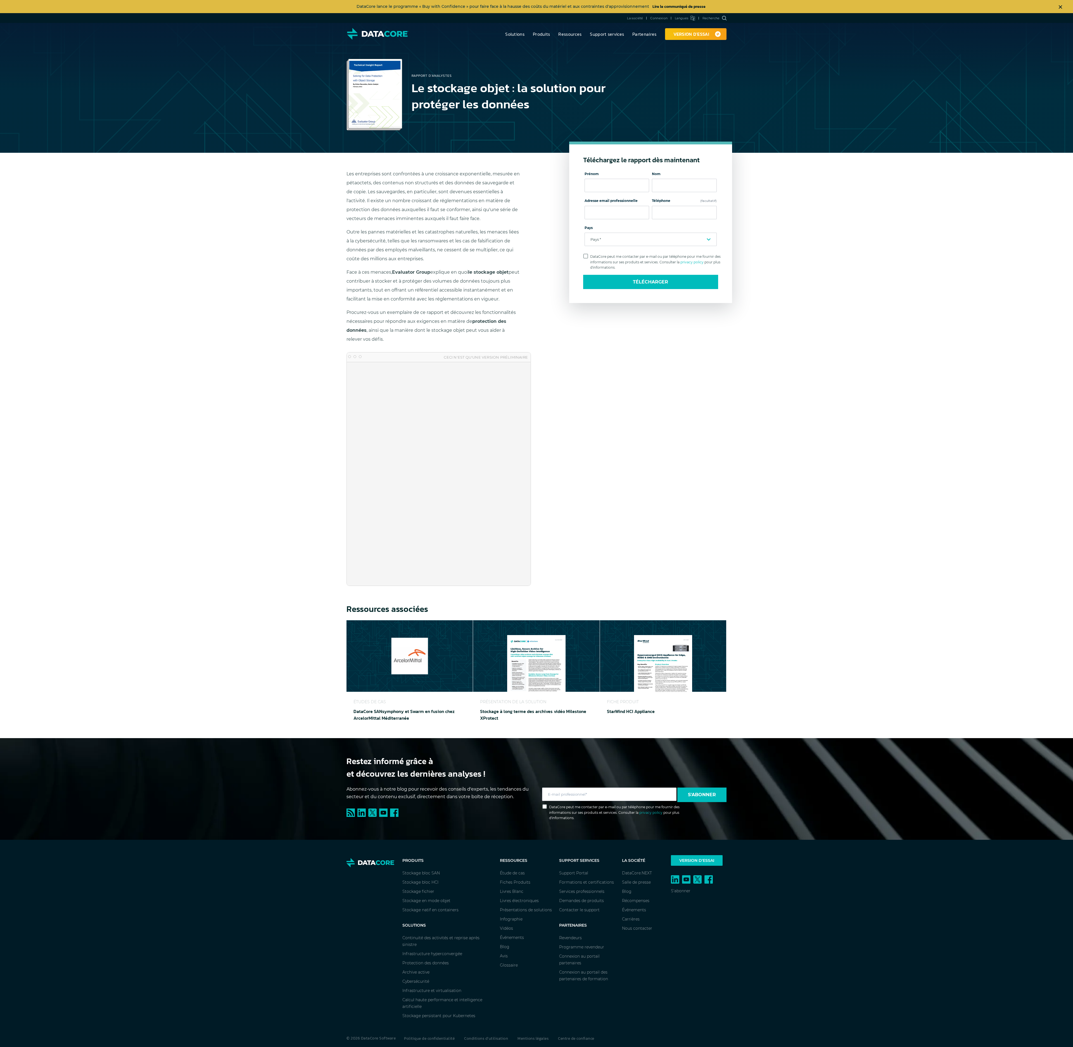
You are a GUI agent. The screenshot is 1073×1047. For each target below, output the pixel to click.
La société (635, 18)
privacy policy (692, 262)
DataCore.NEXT (637, 873)
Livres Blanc (511, 891)
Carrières (631, 919)
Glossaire (509, 965)
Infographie (511, 919)
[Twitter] (373, 812)
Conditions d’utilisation (486, 1038)
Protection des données (425, 962)
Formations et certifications (586, 882)
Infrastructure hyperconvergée (432, 953)
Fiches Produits (515, 882)
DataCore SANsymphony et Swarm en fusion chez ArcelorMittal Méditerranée (404, 714)
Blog (504, 946)
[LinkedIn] (362, 812)
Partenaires (644, 34)
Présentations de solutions (526, 909)
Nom (656, 174)
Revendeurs (570, 937)
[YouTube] (384, 812)
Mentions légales (533, 1038)
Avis (504, 955)
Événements (512, 937)
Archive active (415, 972)
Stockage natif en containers (430, 909)
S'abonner (702, 794)
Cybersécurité (415, 981)
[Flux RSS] (351, 812)
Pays (589, 228)
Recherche (711, 18)
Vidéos (506, 928)
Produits (541, 34)
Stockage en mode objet (426, 900)
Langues (681, 18)
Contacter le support (579, 909)
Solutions (514, 34)
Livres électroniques (519, 900)
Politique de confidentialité (429, 1038)
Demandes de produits (581, 900)
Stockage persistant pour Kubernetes (438, 1015)
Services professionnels (581, 891)
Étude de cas (512, 873)
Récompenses (635, 900)
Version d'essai (696, 860)
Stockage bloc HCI (420, 882)
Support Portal (573, 873)
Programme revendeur (581, 947)
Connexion (659, 18)
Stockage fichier (418, 891)
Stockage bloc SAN (421, 873)
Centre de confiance (576, 1038)
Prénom (592, 174)
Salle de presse (636, 882)
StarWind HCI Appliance (631, 711)
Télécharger (650, 282)
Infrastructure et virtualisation (431, 990)
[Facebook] (395, 812)
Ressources (569, 34)
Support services (607, 34)
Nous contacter (637, 928)
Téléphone (684, 201)
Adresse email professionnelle (611, 201)
